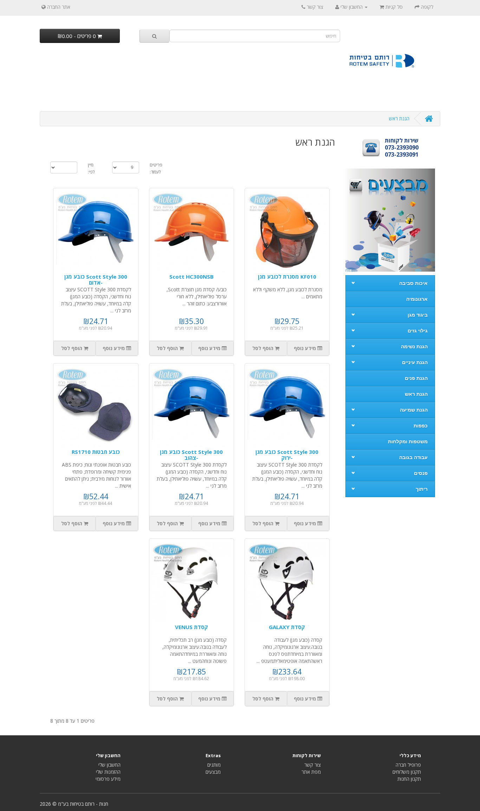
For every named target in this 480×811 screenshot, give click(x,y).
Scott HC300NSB (191, 276)
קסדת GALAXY (287, 627)
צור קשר (312, 764)
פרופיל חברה (408, 764)
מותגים (214, 764)
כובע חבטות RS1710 (96, 451)
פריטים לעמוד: (156, 168)
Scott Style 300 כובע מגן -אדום (95, 279)
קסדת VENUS (191, 627)
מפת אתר (311, 771)
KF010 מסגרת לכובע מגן (287, 276)
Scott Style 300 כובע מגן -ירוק (286, 454)
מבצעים (213, 771)
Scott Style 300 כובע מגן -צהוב (191, 454)
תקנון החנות (409, 778)
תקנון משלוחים (407, 771)
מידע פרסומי (108, 778)
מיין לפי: (91, 168)
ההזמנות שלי (108, 771)
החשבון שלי (109, 764)
